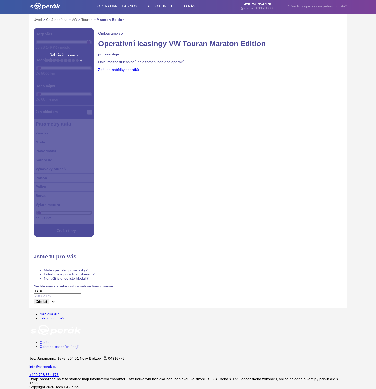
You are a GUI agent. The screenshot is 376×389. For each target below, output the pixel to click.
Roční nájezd (47, 60)
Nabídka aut (49, 314)
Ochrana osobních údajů (60, 347)
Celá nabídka (57, 20)
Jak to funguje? (52, 318)
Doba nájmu (46, 86)
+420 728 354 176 (44, 375)
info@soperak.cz (43, 367)
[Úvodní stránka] (56, 335)
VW (75, 20)
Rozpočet (44, 34)
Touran (87, 20)
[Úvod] (45, 6)
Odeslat (41, 302)
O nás (189, 6)
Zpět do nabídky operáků (118, 70)
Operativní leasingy (117, 6)
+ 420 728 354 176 (256, 4)
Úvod (38, 20)
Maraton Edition (111, 20)
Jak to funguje (161, 6)
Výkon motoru (48, 205)
